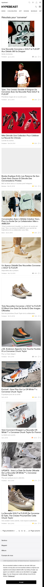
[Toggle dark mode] (36, 7)
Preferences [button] (11, 576)
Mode (4, 11)
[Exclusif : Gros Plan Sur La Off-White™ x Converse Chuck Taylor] (21, 374)
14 (19, 531)
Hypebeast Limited (12, 561)
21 (29, 531)
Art (20, 11)
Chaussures (12, 11)
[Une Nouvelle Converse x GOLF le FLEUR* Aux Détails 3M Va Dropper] (21, 34)
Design (26, 11)
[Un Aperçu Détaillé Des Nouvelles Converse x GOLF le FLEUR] (21, 250)
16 (24, 531)
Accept (21, 582)
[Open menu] (40, 7)
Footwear (4, 57)
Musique (34, 11)
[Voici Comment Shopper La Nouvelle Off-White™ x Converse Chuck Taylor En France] (21, 415)
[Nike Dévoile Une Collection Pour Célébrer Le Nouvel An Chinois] (21, 120)
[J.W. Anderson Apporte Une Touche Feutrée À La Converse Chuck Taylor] (21, 334)
